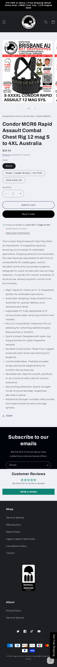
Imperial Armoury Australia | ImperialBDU (27, 656)
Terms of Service (15, 518)
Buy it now (28, 214)
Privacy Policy (13, 611)
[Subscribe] (47, 465)
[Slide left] (21, 108)
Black (9, 166)
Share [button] (9, 416)
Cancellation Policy (16, 546)
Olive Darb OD (14, 180)
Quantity (6, 187)
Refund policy (13, 525)
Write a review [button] (28, 492)
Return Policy (13, 532)
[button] (3, 22)
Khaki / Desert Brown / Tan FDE (24, 173)
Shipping (6, 155)
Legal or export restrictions (20, 539)
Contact (10, 553)
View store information (18, 233)
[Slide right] (35, 108)
